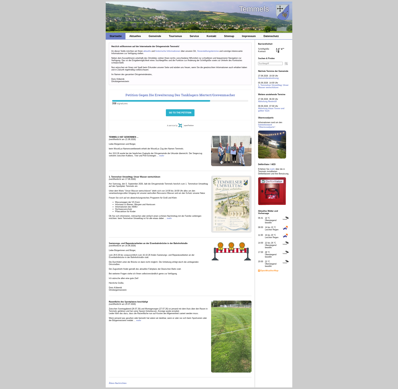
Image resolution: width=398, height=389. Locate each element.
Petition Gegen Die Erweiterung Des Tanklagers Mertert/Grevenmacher (180, 95)
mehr (161, 155)
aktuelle (147, 51)
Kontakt (211, 36)
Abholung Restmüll (267, 101)
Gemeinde (155, 36)
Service (194, 36)
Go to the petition (180, 112)
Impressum (249, 36)
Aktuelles (135, 36)
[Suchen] (286, 63)
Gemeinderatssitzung (268, 78)
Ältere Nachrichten (118, 383)
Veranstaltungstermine (208, 51)
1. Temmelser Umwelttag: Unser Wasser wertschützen (273, 86)
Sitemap (229, 36)
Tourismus (175, 36)
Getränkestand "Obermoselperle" (266, 126)
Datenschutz (271, 36)
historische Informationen (167, 51)
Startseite (116, 36)
